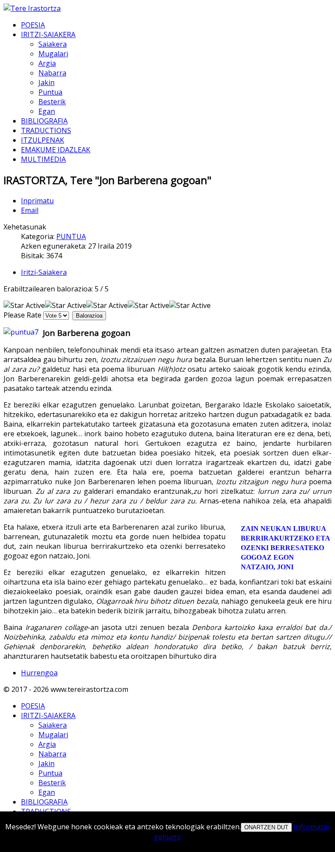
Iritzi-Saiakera (44, 272)
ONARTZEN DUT (266, 827)
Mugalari (53, 53)
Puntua (50, 92)
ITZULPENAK (42, 140)
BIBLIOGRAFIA (44, 121)
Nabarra (52, 73)
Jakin (46, 82)
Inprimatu (37, 200)
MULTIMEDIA (43, 159)
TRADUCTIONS (46, 130)
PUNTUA (71, 236)
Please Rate (22, 315)
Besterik (52, 101)
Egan (46, 111)
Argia (47, 63)
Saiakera (52, 44)
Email (29, 210)
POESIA (33, 25)
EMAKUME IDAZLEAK (55, 149)
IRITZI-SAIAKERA (48, 34)
